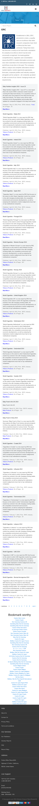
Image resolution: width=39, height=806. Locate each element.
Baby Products (7, 410)
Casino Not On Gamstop (20, 660)
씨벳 (19, 681)
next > (34, 606)
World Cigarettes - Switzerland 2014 (13, 348)
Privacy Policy (5, 721)
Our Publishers (5, 736)
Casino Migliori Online (19, 665)
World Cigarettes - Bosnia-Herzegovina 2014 (16, 577)
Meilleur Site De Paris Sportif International (19, 679)
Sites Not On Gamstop (19, 637)
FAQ (2, 745)
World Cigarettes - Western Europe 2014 (15, 242)
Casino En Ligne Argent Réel (19, 682)
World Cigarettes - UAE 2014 (11, 551)
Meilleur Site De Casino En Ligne (19, 652)
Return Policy (5, 749)
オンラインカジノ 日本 (19, 648)
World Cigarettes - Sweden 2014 (12, 376)
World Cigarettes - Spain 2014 (11, 191)
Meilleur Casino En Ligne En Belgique (19, 675)
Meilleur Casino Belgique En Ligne (19, 673)
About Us (4, 713)
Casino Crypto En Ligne (19, 698)
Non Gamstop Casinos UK (19, 622)
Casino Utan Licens (19, 618)
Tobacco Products (8, 132)
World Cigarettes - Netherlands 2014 (13, 321)
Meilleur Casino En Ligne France (19, 641)
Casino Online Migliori (19, 669)
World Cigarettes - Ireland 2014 (12, 139)
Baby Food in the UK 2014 (10, 401)
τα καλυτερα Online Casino (19, 629)
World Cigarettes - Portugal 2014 (12, 216)
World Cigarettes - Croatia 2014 (12, 443)
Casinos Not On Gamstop (19, 646)
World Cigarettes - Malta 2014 (11, 114)
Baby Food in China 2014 (10, 418)
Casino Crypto (19, 620)
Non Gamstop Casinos (19, 650)
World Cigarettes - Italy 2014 (11, 165)
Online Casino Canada (19, 631)
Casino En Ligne (19, 639)
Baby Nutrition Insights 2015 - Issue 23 (14, 86)
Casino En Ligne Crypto (19, 694)
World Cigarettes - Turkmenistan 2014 (14, 496)
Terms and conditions (7, 726)
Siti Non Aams (19, 677)
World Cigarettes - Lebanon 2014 (12, 524)
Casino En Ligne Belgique (19, 690)
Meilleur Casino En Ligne (19, 654)
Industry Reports (6, 741)
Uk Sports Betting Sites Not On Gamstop (19, 662)
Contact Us (4, 717)
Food (32, 104)
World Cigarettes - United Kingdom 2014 (15, 295)
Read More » (6, 109)
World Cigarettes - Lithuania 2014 (12, 469)
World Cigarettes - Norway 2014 (12, 270)
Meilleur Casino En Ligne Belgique (19, 671)
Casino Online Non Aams (19, 627)
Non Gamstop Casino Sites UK (19, 633)
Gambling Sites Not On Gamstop (19, 624)
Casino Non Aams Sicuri (19, 703)
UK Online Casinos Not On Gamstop (19, 656)
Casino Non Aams (19, 688)
